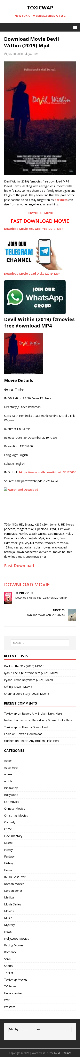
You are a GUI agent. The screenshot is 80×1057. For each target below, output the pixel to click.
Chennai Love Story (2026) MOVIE (26, 694)
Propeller (27, 1029)
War (6, 1000)
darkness (61, 200)
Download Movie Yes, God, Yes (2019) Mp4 (33, 229)
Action (8, 760)
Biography (11, 788)
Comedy (9, 822)
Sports (8, 966)
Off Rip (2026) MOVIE (18, 687)
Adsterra (49, 1029)
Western (9, 1007)
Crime (8, 829)
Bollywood (11, 795)
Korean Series (13, 891)
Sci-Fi (7, 959)
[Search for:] (40, 642)
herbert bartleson (15, 720)
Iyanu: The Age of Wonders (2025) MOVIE (31, 673)
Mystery (9, 925)
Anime (8, 774)
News (8, 932)
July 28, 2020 (15, 54)
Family (8, 850)
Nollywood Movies (16, 938)
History (9, 863)
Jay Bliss (34, 54)
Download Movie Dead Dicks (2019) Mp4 (32, 273)
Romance (10, 952)
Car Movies (11, 802)
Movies (9, 911)
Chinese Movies (14, 808)
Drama (8, 843)
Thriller (8, 973)
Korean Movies (14, 884)
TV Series (10, 986)
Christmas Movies (16, 815)
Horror (8, 870)
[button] (74, 27)
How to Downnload (35, 727)
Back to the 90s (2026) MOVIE (24, 666)
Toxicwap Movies (15, 979)
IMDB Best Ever (14, 877)
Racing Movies (13, 945)
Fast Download (19, 565)
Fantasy (9, 856)
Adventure (11, 767)
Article (8, 781)
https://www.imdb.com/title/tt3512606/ (47, 472)
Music (8, 918)
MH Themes (64, 1053)
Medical (9, 897)
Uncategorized (13, 993)
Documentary (13, 836)
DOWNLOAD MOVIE (40, 213)
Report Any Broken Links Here (42, 713)
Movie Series (12, 904)
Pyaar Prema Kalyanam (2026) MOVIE (29, 680)
